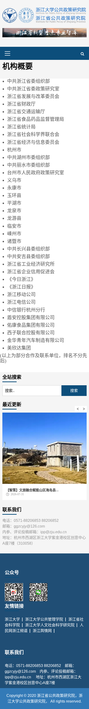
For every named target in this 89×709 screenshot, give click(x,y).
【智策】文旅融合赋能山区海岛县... (32, 490)
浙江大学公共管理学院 (44, 619)
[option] (44, 457)
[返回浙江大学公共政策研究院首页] (44, 15)
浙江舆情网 (42, 631)
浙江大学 (12, 619)
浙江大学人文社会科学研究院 (50, 625)
